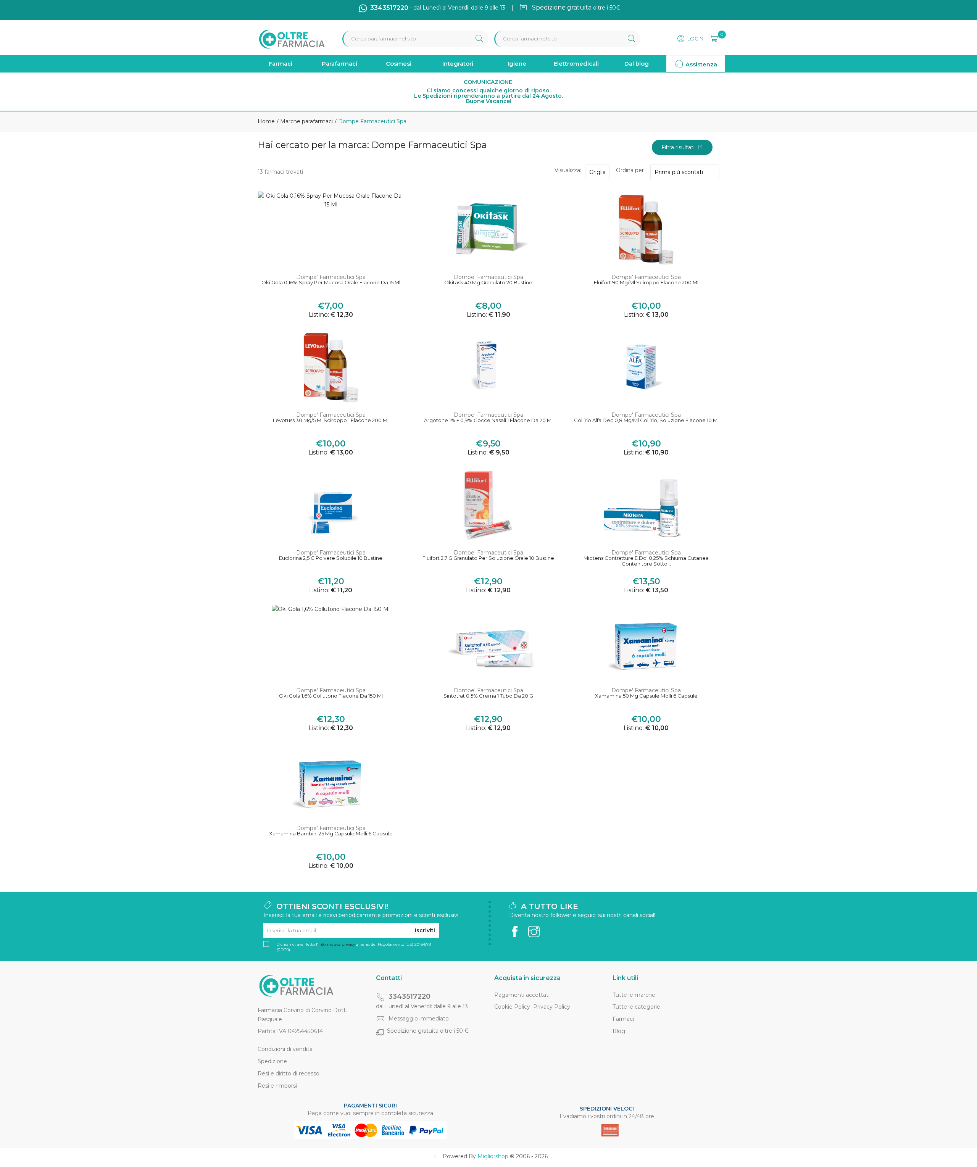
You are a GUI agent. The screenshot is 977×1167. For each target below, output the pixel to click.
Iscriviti (425, 930)
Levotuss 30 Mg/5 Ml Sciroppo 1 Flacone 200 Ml (331, 420)
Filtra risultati (679, 147)
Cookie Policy (512, 1006)
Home (266, 121)
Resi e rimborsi (277, 1085)
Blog (619, 1031)
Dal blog (636, 63)
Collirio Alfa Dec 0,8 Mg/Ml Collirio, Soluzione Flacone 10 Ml (646, 420)
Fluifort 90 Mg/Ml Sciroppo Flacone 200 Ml (646, 282)
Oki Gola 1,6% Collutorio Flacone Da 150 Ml (331, 696)
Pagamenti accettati (522, 994)
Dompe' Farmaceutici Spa (331, 277)
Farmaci (280, 63)
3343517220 (409, 996)
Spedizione (272, 1061)
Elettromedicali (576, 63)
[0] (711, 37)
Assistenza (700, 64)
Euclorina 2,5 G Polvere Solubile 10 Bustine (330, 558)
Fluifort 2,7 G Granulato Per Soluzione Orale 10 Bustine (488, 558)
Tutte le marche (634, 994)
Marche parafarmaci (306, 121)
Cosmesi (398, 63)
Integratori (457, 63)
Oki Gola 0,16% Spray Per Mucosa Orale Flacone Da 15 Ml (330, 282)
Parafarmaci (339, 63)
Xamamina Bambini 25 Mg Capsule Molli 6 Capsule (331, 834)
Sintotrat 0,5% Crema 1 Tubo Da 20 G (488, 696)
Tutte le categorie (636, 1006)
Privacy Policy (551, 1006)
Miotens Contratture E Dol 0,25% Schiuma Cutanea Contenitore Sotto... (646, 561)
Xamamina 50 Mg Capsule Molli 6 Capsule (646, 696)
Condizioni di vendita (285, 1049)
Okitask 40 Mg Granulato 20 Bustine (488, 282)
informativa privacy (336, 944)
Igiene (517, 63)
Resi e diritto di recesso (288, 1073)
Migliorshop (492, 1156)
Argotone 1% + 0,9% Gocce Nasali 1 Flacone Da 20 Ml (488, 420)
